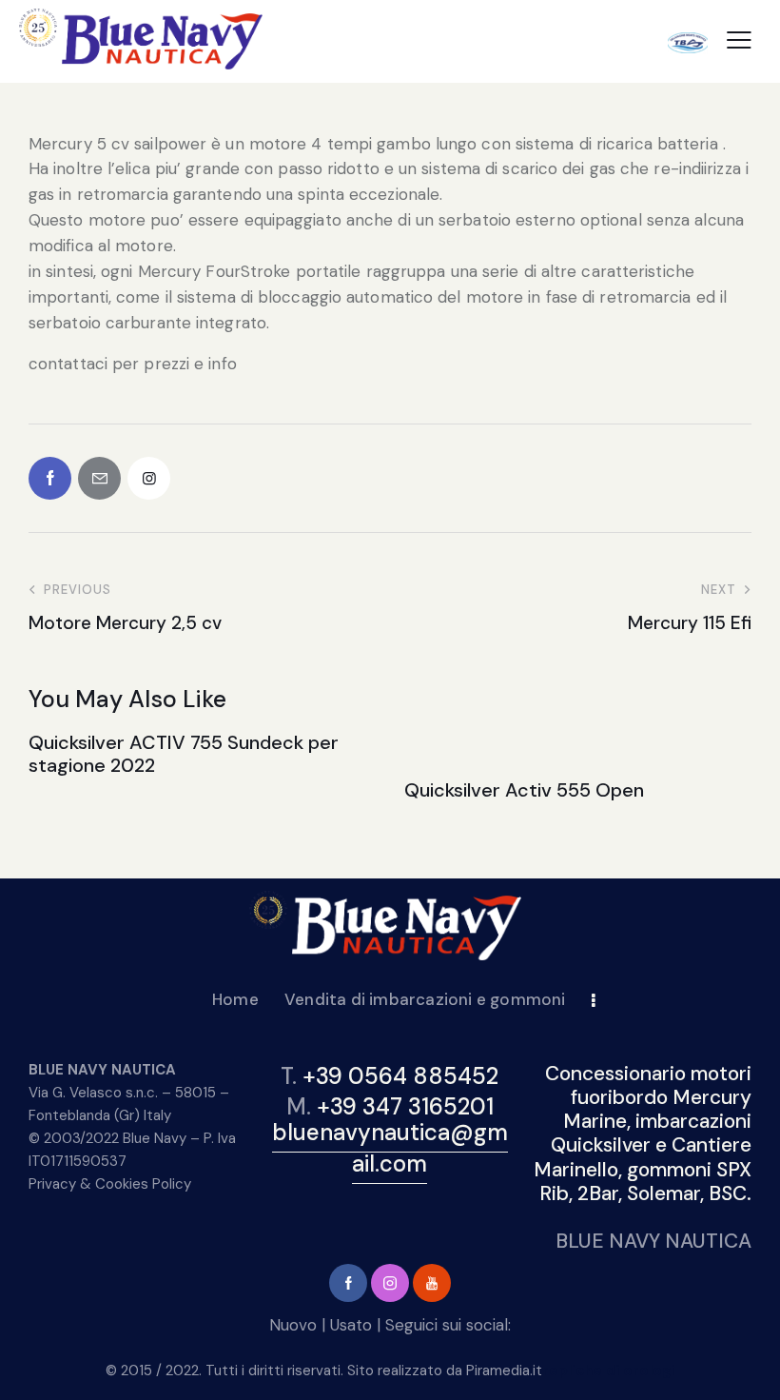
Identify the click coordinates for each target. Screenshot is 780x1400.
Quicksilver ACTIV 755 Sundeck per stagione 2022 (184, 754)
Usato (351, 1324)
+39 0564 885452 (400, 1076)
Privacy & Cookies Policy (110, 1183)
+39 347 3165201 (405, 1106)
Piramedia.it (504, 1370)
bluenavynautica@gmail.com (390, 1147)
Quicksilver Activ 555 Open (524, 790)
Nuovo (293, 1324)
